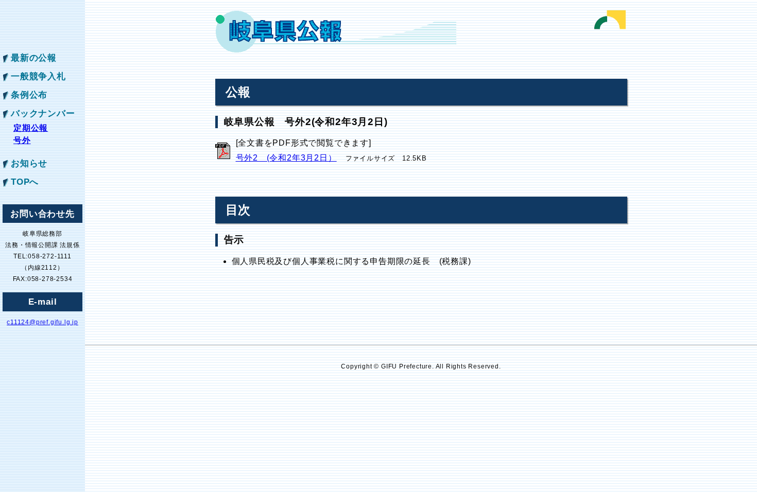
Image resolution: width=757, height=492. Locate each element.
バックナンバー (43, 113)
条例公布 (29, 95)
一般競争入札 (38, 76)
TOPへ (25, 182)
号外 (22, 140)
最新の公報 (34, 57)
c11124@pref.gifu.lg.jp (42, 322)
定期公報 (30, 128)
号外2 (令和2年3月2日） (286, 157)
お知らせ (29, 163)
